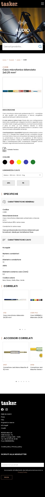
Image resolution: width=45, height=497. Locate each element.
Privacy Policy (22, 472)
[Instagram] (6, 409)
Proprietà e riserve (7, 423)
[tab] (20, 329)
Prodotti (11, 60)
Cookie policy (6, 447)
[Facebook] (2, 409)
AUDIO (18, 60)
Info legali (4, 425)
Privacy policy (17, 447)
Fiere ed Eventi (6, 414)
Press (3, 417)
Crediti (3, 428)
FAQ (2, 420)
